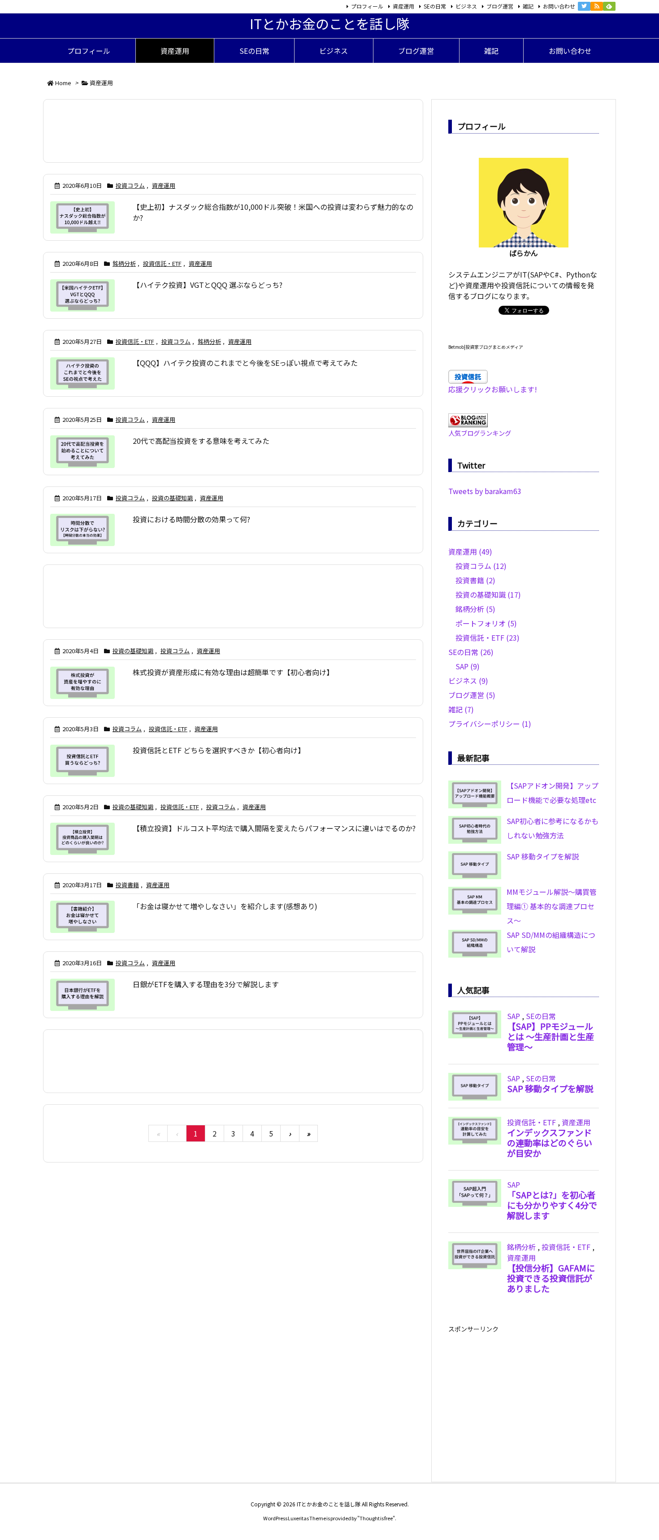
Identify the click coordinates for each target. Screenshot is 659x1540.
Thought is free (376, 1518)
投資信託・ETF (162, 263)
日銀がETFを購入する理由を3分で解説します (206, 984)
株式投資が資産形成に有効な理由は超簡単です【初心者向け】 (233, 672)
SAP (467, 666)
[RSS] (596, 6)
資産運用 (403, 6)
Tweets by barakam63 (484, 491)
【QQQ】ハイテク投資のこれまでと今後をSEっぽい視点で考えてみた (245, 362)
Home (63, 82)
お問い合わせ (559, 6)
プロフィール (367, 6)
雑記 (528, 6)
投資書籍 (127, 885)
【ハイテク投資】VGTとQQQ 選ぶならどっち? (207, 284)
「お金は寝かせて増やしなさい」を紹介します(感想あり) (225, 906)
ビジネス (466, 6)
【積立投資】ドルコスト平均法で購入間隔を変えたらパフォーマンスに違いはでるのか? (274, 828)
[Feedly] (609, 6)
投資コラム (130, 185)
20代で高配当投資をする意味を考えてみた (201, 440)
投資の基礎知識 (172, 498)
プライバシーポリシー (489, 723)
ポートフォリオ (486, 623)
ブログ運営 (499, 6)
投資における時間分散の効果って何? (191, 519)
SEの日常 (435, 6)
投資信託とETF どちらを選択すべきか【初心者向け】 (219, 750)
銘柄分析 (124, 263)
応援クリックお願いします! (492, 389)
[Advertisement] (233, 131)
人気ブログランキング (479, 433)
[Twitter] (584, 6)
